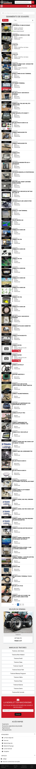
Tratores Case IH (18, 666)
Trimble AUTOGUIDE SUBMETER (9, 324)
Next (31, 627)
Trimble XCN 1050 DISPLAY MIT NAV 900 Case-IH (13, 189)
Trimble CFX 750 (5, 237)
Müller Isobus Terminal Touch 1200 (10, 574)
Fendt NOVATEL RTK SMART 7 (9, 111)
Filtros (6, 20)
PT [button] (33, 6)
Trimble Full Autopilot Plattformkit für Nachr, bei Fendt (14, 478)
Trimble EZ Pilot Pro (6, 411)
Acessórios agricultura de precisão (12, 726)
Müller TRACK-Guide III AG (7, 121)
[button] (1, 6)
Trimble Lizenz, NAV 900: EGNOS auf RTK (11, 507)
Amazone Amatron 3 (6, 372)
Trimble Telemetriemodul (7, 392)
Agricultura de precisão (12, 13)
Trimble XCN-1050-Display (8, 430)
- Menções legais (15, 766)
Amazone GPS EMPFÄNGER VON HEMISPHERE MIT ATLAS (15, 401)
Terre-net (6, 740)
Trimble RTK (4, 151)
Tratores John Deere (18, 651)
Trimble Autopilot (5, 363)
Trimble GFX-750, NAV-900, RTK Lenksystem (12, 101)
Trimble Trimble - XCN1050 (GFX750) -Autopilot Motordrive (16, 555)
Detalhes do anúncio (19, 631)
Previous (5, 627)
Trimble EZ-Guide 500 (6, 266)
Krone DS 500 (4, 565)
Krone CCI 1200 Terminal (7, 209)
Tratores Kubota (18, 684)
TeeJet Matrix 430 (6, 218)
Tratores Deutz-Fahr (18, 669)
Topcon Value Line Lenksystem (9, 199)
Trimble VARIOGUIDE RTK (7, 130)
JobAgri (5, 759)
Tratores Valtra (18, 677)
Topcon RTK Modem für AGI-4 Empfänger (11, 161)
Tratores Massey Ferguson (18, 673)
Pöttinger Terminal (6, 81)
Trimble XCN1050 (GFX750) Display (10, 526)
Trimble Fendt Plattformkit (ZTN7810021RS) (12, 488)
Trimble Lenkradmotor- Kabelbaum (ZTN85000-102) (14, 420)
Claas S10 (4, 43)
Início (5, 13)
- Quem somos (31, 766)
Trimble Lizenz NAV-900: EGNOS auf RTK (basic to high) (15, 440)
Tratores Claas (18, 662)
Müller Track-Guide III (6, 459)
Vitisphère (6, 751)
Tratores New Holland (18, 654)
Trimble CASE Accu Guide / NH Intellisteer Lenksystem (15, 593)
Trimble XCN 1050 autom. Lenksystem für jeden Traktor (15, 382)
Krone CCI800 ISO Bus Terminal (9, 72)
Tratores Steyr (18, 681)
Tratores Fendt (18, 658)
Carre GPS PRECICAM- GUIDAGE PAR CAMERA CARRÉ (14, 62)
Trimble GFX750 (5, 343)
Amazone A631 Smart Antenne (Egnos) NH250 (13, 180)
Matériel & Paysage (9, 746)
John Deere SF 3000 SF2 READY (9, 23)
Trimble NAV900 (5, 353)
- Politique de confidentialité (24, 766)
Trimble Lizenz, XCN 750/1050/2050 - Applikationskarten (15, 517)
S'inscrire (18, 714)
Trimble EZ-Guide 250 (6, 228)
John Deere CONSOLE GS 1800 (9, 33)
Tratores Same (18, 688)
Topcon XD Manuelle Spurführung (9, 170)
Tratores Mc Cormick (18, 692)
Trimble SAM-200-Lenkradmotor (9, 449)
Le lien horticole (8, 748)
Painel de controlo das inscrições (11, 761)
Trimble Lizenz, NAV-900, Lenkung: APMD (11, 497)
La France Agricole (8, 737)
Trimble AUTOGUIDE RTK (7, 333)
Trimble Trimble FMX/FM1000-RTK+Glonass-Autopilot (14, 536)
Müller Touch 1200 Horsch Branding (10, 91)
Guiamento (20, 13)
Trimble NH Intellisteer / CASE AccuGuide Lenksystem (15, 545)
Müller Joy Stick (5, 584)
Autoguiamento (6, 730)
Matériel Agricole (8, 743)
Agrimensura (6, 728)
